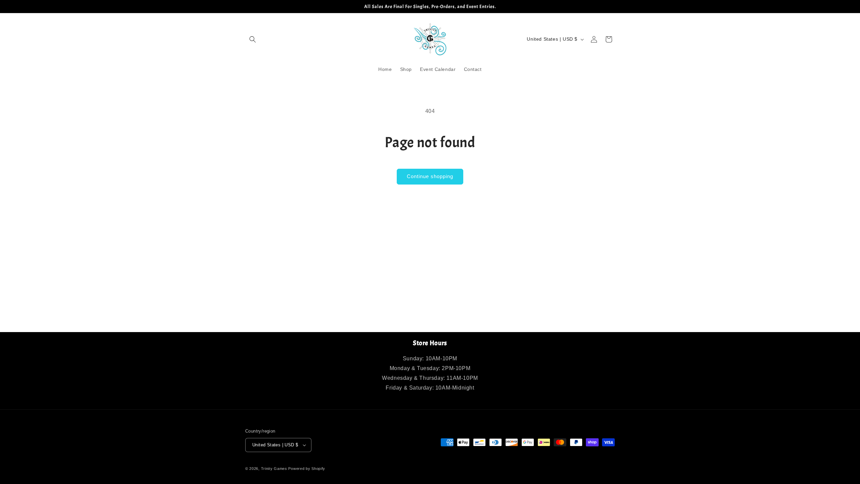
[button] (252, 39)
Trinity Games (274, 469)
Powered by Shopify (306, 469)
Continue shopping (430, 176)
